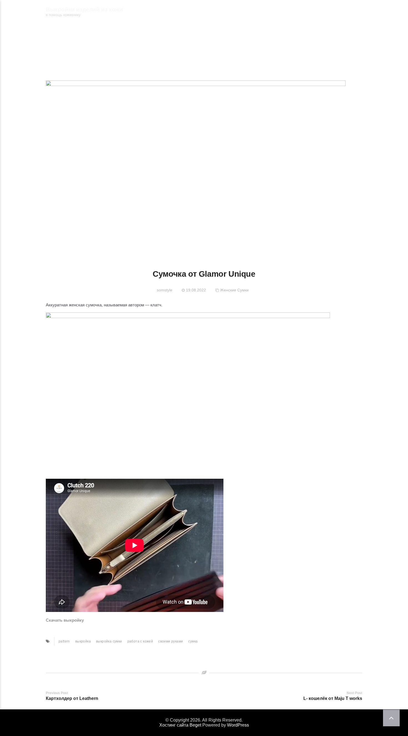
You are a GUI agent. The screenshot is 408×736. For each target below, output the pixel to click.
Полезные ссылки (337, 11)
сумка (193, 641)
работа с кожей (140, 641)
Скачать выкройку (65, 620)
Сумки (243, 290)
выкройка (83, 641)
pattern (64, 641)
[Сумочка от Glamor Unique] (196, 167)
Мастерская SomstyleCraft (275, 11)
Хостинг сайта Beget (180, 725)
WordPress (238, 725)
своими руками (170, 641)
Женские (228, 290)
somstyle (164, 290)
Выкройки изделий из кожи (84, 9)
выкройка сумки (109, 641)
